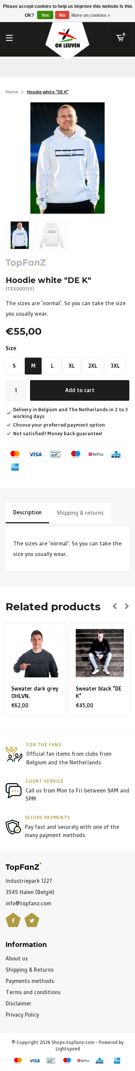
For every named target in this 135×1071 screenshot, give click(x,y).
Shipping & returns (80, 512)
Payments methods (30, 981)
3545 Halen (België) (30, 892)
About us (17, 958)
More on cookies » (90, 15)
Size (11, 348)
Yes (45, 15)
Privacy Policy (22, 1014)
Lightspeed (68, 1049)
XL (72, 365)
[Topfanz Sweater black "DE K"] (100, 653)
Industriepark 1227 (29, 881)
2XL (92, 365)
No (62, 15)
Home (12, 91)
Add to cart (79, 390)
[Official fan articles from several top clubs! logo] (24, 866)
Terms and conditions (33, 992)
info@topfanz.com (28, 903)
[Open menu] (9, 37)
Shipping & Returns (30, 969)
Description (27, 512)
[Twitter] (31, 924)
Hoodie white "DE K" (48, 91)
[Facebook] (13, 924)
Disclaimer (19, 1003)
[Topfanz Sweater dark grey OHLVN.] (35, 653)
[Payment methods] (15, 454)
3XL (115, 365)
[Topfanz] (27, 264)
